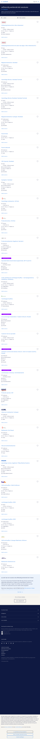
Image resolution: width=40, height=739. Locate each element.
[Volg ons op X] (9, 643)
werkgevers (3, 613)
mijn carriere (3, 616)
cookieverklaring (18, 726)
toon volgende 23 (20, 600)
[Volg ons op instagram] (11, 643)
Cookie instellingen (20, 736)
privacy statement (8, 726)
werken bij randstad (5, 647)
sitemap (2, 655)
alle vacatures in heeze (29, 588)
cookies (2, 651)
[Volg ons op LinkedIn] (2, 643)
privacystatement (4, 650)
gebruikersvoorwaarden (6, 648)
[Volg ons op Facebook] (4, 643)
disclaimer (3, 653)
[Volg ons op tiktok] (13, 643)
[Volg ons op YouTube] (6, 643)
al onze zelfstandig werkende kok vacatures (14, 589)
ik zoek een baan (4, 609)
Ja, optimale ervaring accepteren (20, 731)
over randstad (4, 620)
